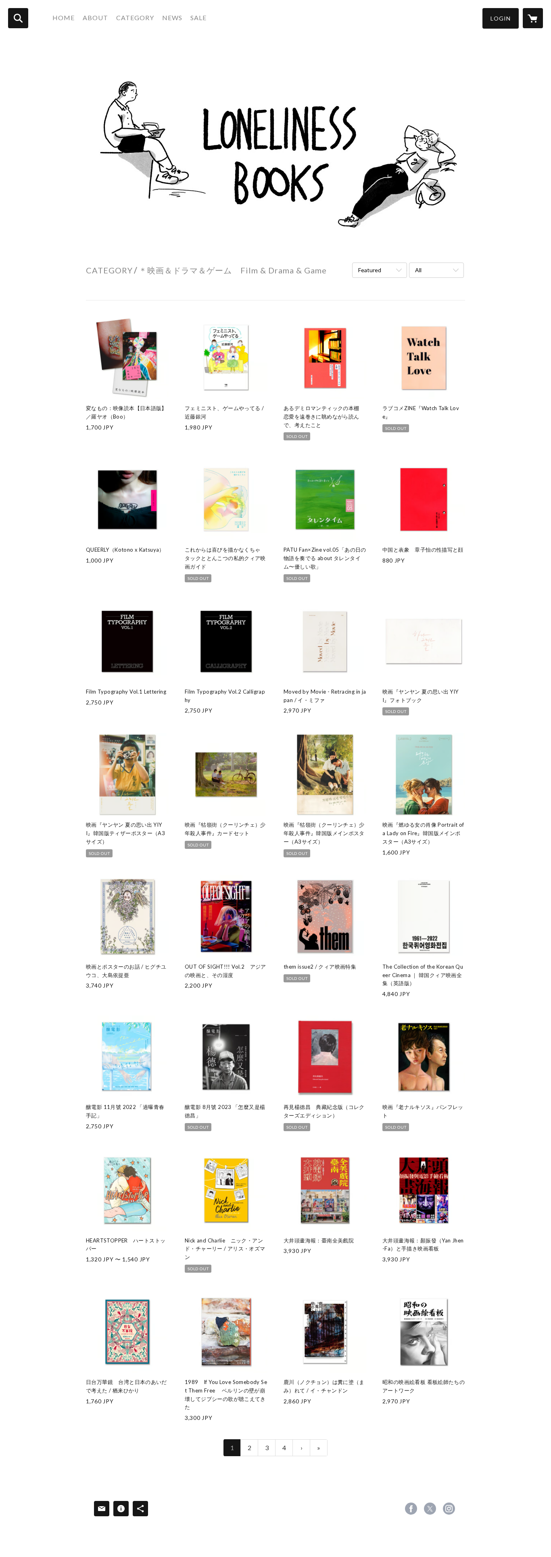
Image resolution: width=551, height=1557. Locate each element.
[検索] (18, 18)
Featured (369, 270)
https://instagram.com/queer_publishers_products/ (449, 1509)
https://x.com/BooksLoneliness (430, 1509)
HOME (63, 17)
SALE (198, 17)
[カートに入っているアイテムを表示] (533, 18)
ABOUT (95, 17)
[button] (500, 18)
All (418, 270)
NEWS (172, 17)
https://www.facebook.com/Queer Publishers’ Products (411, 1509)
